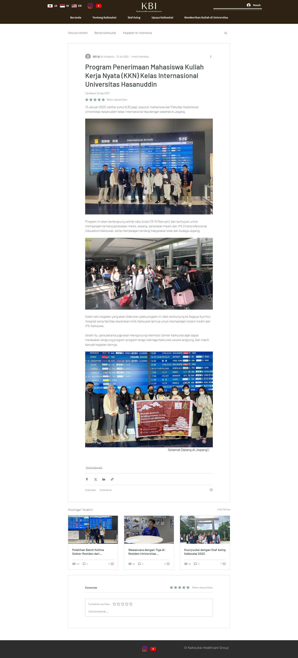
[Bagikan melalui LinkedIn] (103, 479)
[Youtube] (98, 5)
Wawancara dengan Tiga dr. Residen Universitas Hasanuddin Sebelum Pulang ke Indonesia (147, 551)
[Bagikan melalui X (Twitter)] (95, 479)
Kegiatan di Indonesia (137, 33)
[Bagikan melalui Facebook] (86, 479)
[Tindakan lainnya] (211, 56)
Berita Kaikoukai (105, 33)
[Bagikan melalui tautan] (112, 479)
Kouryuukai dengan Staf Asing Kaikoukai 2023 (205, 551)
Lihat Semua (223, 509)
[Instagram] (90, 5)
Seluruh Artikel (78, 33)
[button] (134, 17)
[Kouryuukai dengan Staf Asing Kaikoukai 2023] (205, 530)
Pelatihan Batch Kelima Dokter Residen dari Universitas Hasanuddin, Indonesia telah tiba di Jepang (93, 551)
